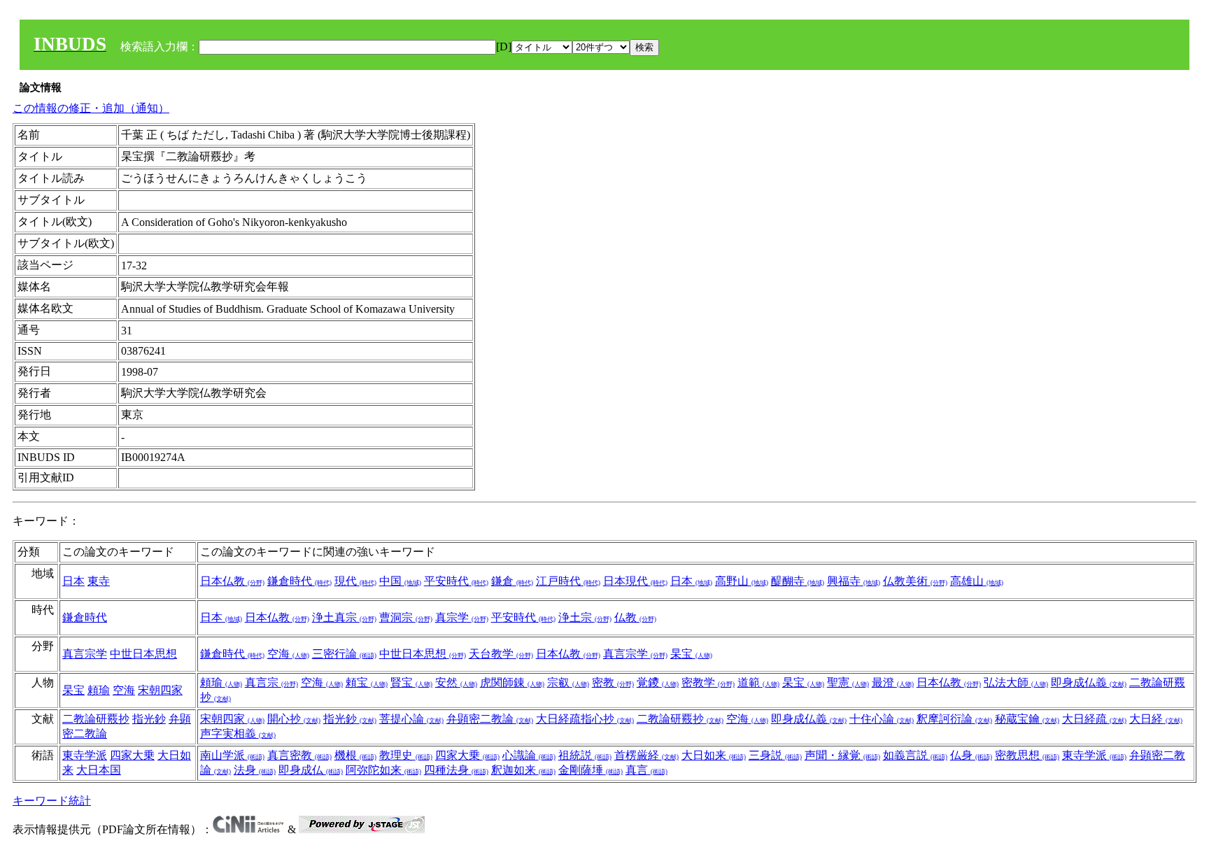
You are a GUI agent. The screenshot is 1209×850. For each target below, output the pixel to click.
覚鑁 (658, 682)
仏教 (635, 617)
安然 (456, 682)
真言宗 (271, 682)
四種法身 (456, 770)
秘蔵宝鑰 (1027, 719)
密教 (613, 682)
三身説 (775, 755)
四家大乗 (132, 755)
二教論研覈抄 (95, 719)
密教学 (708, 682)
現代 (355, 581)
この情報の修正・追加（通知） (91, 108)
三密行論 (344, 654)
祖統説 (584, 755)
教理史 (405, 755)
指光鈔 (149, 719)
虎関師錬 (512, 682)
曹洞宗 (405, 617)
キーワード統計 (52, 801)
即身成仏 (310, 770)
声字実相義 (238, 733)
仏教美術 (915, 581)
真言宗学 (84, 654)
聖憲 (848, 682)
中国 (400, 581)
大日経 (1155, 719)
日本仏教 (232, 581)
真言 (646, 770)
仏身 (971, 755)
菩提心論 (411, 719)
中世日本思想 (143, 654)
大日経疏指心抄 (585, 719)
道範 (758, 682)
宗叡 (568, 682)
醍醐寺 (797, 581)
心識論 (529, 755)
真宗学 (461, 617)
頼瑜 (98, 690)
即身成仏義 (1088, 682)
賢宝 (411, 682)
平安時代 (456, 581)
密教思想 (1027, 755)
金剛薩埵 (590, 770)
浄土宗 (584, 617)
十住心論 (881, 719)
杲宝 (691, 654)
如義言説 (915, 755)
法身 (255, 770)
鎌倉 (512, 581)
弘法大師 (1016, 682)
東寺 (98, 581)
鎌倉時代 (299, 581)
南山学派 (232, 755)
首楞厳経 (646, 755)
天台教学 (501, 654)
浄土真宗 (344, 617)
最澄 (893, 682)
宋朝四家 (160, 690)
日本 (73, 581)
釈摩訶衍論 (954, 719)
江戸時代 (568, 581)
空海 (288, 654)
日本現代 (635, 581)
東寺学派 (84, 755)
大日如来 (713, 755)
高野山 (741, 581)
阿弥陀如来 (383, 770)
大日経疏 (1094, 719)
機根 (355, 755)
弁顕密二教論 (489, 719)
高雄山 (976, 581)
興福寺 (853, 581)
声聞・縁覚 (842, 755)
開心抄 (293, 719)
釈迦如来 (523, 770)
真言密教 (299, 755)
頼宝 (367, 682)
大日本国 (98, 770)
